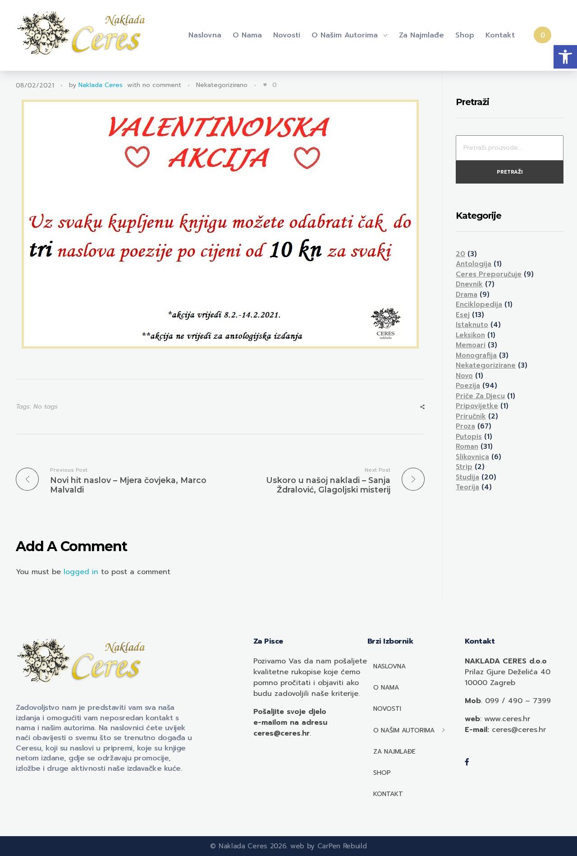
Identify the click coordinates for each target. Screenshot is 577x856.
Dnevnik (469, 284)
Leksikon (470, 335)
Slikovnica (472, 457)
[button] (565, 57)
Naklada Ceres (100, 85)
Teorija (467, 487)
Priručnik (471, 416)
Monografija (476, 355)
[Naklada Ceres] (83, 34)
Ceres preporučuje (489, 274)
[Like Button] (265, 84)
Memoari (470, 345)
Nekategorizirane (486, 365)
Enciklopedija (479, 304)
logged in (82, 571)
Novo (464, 376)
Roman (467, 446)
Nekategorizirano (221, 85)
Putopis (469, 437)
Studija (467, 477)
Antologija (473, 264)
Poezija (468, 386)
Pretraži (509, 172)
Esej (463, 315)
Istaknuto (472, 325)
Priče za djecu (480, 396)
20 (460, 254)
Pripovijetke (477, 406)
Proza (465, 426)
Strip (464, 467)
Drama (466, 294)
